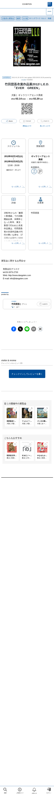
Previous (2, 417)
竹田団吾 (27, 80)
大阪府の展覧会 (8, 18)
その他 (25, 18)
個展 (18, 18)
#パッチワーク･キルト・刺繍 (40, 18)
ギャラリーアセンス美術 (30, 95)
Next (52, 417)
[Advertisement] (27, 515)
